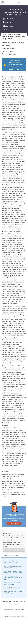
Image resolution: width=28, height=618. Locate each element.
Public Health (6, 45)
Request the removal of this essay (14, 550)
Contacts (11, 604)
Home (4, 34)
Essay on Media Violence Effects (13, 587)
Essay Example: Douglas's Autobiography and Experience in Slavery (13, 578)
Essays (10, 34)
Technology (21, 42)
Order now (14, 523)
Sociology (14, 42)
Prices (17, 601)
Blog (10, 601)
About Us (22, 601)
